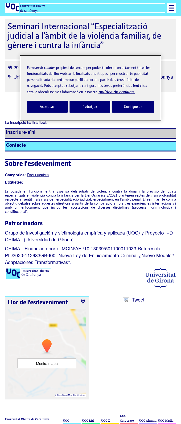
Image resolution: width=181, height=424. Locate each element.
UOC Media (165, 421)
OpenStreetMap (64, 395)
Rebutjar (90, 106)
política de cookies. (117, 91)
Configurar (133, 106)
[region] (90, 88)
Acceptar (47, 106)
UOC (66, 421)
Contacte (16, 144)
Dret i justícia (38, 174)
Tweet (138, 299)
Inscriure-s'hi (21, 131)
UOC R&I (88, 421)
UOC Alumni (147, 421)
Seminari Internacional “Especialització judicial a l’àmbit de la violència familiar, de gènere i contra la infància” (84, 35)
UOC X (105, 421)
